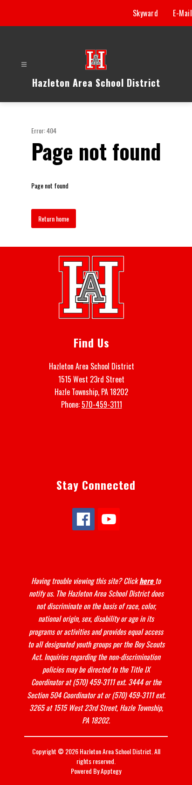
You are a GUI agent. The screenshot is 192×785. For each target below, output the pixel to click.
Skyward (145, 13)
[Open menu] (24, 64)
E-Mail (182, 13)
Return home (53, 218)
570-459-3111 (102, 404)
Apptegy (111, 771)
